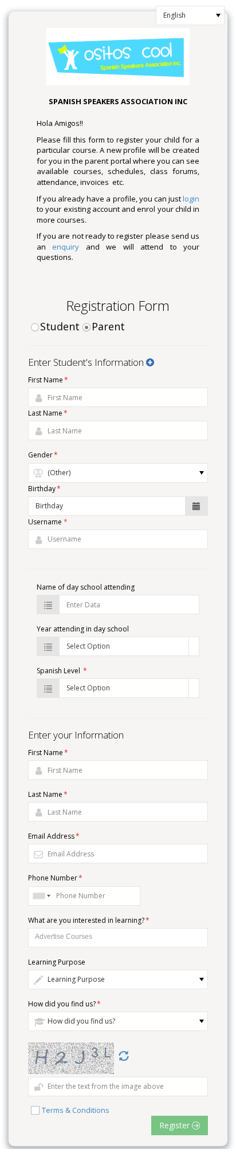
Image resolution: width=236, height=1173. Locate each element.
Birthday (44, 488)
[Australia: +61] (41, 896)
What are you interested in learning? (89, 920)
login (191, 198)
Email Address (54, 836)
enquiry (65, 247)
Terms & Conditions (75, 1110)
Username (48, 522)
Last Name (48, 413)
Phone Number (55, 878)
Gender (43, 455)
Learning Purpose (56, 962)
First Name (48, 380)
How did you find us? (64, 1004)
